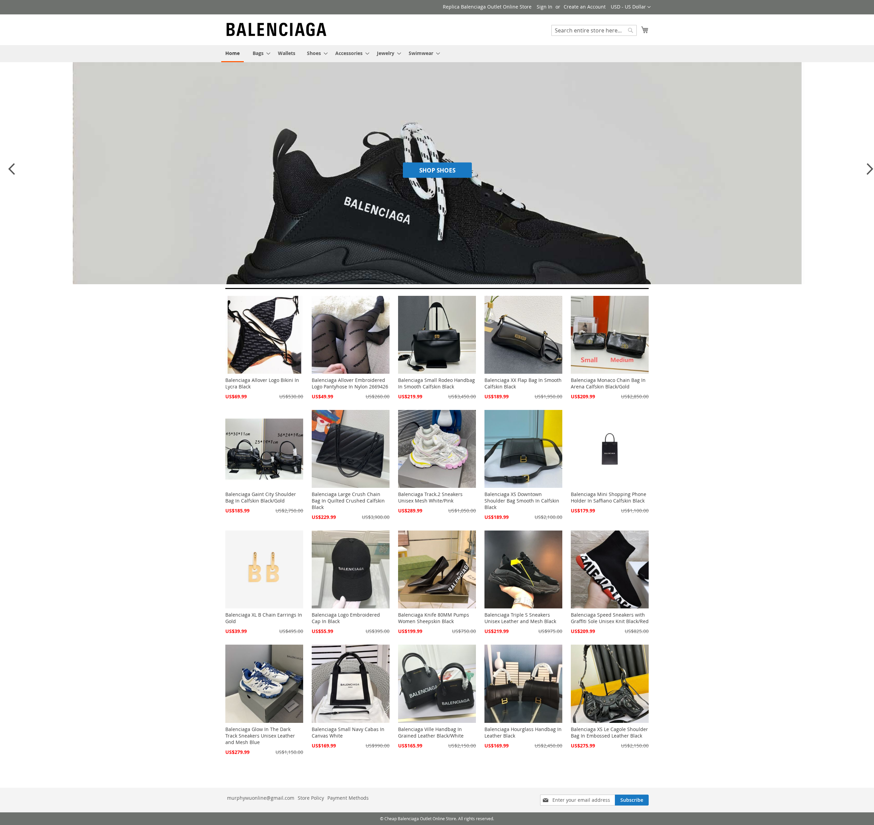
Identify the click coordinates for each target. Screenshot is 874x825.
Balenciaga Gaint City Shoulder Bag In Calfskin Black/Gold (260, 497)
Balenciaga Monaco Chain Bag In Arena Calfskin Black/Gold (608, 383)
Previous (11, 172)
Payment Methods (348, 798)
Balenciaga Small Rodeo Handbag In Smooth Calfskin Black (436, 383)
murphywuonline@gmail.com (260, 798)
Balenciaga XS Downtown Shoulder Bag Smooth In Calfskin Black (521, 500)
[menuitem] (232, 53)
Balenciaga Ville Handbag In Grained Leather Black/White (431, 732)
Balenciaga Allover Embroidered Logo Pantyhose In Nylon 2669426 (350, 383)
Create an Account (585, 6)
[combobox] (594, 30)
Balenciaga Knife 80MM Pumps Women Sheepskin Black (433, 617)
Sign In (544, 6)
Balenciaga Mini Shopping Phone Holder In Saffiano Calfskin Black (608, 497)
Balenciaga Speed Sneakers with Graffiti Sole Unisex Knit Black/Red (610, 617)
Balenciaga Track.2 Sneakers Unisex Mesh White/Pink (430, 497)
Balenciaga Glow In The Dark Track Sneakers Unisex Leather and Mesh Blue (260, 735)
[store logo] (276, 29)
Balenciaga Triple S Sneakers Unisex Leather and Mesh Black (520, 617)
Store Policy (311, 798)
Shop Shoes (437, 170)
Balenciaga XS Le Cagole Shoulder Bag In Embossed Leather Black (609, 732)
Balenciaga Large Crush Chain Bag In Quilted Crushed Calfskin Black (348, 500)
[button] (631, 7)
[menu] (437, 53)
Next (868, 172)
